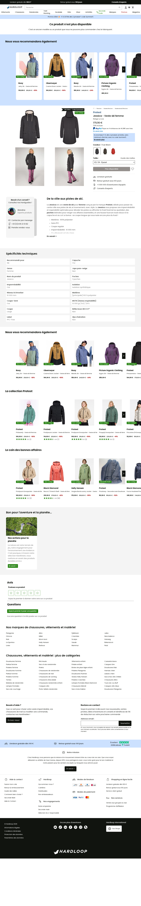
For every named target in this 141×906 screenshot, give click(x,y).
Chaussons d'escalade (47, 680)
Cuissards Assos (110, 661)
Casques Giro (109, 664)
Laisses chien (109, 674)
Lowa (8, 645)
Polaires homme (12, 677)
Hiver (78, 12)
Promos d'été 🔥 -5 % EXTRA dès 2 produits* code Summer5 (70, 17)
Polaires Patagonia (79, 670)
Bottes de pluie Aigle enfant (82, 667)
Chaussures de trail (46, 674)
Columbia (75, 636)
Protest (97, 112)
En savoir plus (99, 140)
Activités (88, 12)
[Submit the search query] (120, 7)
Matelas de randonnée (14, 683)
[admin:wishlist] (132, 169)
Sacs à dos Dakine (78, 689)
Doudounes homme (13, 670)
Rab (7, 639)
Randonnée (33, 12)
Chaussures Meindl (79, 686)
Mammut (75, 645)
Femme (99, 108)
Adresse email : (87, 719)
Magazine (136, 12)
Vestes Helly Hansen (79, 677)
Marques (112, 12)
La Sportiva (10, 642)
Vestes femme (108, 108)
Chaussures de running (48, 677)
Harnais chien (109, 670)
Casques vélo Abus (111, 686)
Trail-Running (47, 12)
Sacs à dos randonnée (47, 664)
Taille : (96, 158)
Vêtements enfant (78, 661)
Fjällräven (75, 633)
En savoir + (52, 236)
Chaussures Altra (110, 680)
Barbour (42, 645)
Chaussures (19, 12)
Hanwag (107, 639)
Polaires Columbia (78, 680)
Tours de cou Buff (111, 683)
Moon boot (43, 639)
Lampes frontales (12, 686)
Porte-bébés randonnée (48, 689)
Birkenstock (108, 642)
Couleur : (101, 145)
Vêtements (5, 12)
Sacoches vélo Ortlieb (112, 677)
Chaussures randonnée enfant (50, 683)
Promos (124, 12)
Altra (40, 633)
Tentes (8, 680)
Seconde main (101, 12)
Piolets (41, 667)
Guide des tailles (128, 158)
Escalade (58, 12)
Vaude (74, 642)
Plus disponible (111, 169)
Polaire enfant (77, 664)
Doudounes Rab (110, 667)
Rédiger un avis (98, 119)
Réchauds (43, 661)
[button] (29, 127)
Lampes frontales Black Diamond (84, 683)
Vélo (69, 12)
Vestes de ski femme (121, 108)
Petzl (106, 645)
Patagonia (10, 633)
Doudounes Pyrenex (79, 674)
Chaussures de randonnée (49, 670)
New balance (109, 636)
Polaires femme (12, 667)
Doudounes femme (13, 661)
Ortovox (9, 636)
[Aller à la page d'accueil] (95, 109)
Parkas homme (12, 674)
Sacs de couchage (13, 689)
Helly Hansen (44, 642)
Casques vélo (44, 686)
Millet (41, 636)
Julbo (106, 633)
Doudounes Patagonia (112, 689)
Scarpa (74, 639)
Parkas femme (11, 664)
